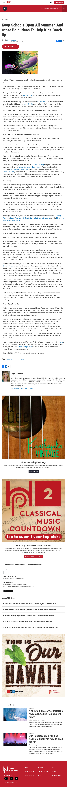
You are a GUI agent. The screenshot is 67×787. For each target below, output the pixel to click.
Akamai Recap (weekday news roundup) (16, 584)
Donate (60, 3)
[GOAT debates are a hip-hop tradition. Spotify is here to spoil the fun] (15, 739)
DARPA (61, 342)
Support (54, 771)
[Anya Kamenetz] (6, 376)
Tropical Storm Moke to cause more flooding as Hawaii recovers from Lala (28, 621)
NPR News (5, 19)
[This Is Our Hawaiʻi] (33, 665)
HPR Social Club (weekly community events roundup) (19, 586)
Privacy (40, 775)
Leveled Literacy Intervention (40, 218)
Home (26, 767)
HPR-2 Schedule (29, 775)
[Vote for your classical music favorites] (33, 510)
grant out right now (25, 347)
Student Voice (8, 266)
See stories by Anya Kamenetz (22, 388)
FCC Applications (56, 775)
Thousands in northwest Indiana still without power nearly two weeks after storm (30, 604)
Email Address (7, 570)
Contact (40, 767)
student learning (38, 165)
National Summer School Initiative (30, 167)
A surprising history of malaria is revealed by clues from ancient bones (46, 713)
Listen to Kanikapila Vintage (33, 462)
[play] (4, 9)
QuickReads (25, 218)
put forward (41, 102)
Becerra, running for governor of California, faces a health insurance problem (29, 615)
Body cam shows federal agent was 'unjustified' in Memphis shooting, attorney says (31, 627)
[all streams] (64, 8)
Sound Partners (15, 218)
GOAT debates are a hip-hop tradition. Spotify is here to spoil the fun (46, 738)
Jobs (53, 767)
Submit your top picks (33, 557)
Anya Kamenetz (11, 40)
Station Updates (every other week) (15, 578)
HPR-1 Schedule (29, 771)
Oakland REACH (8, 172)
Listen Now (33, 472)
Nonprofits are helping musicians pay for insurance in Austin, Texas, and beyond (30, 610)
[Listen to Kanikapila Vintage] (33, 427)
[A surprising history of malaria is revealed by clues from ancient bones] (15, 714)
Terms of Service (43, 771)
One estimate (28, 104)
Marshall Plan (28, 95)
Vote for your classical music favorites (33, 545)
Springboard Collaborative (19, 169)
